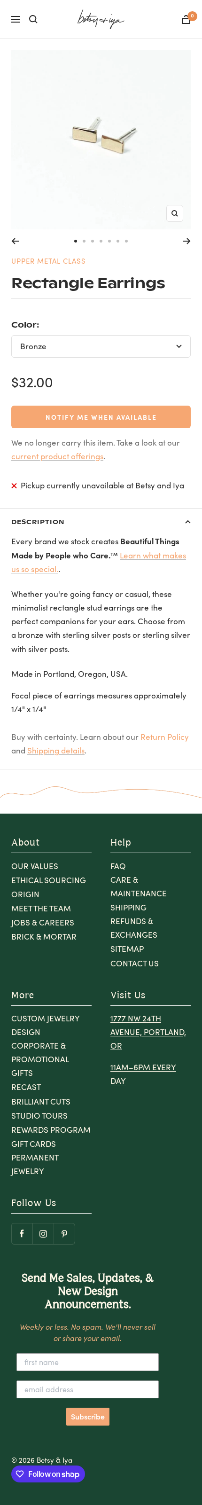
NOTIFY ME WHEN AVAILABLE (101, 417)
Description (37, 521)
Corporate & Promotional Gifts (40, 1059)
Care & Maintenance (138, 886)
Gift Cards (33, 1143)
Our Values (34, 866)
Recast (26, 1087)
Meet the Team (41, 908)
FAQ (118, 866)
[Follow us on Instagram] (43, 1233)
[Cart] (186, 19)
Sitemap (127, 948)
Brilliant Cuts (40, 1101)
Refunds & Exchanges (133, 928)
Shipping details (56, 750)
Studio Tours (39, 1115)
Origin (25, 894)
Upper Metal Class (48, 261)
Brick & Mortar (44, 936)
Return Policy (164, 736)
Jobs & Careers (42, 922)
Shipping (128, 907)
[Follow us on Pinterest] (64, 1233)
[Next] (187, 241)
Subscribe (88, 1416)
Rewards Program (51, 1129)
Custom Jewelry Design (45, 1025)
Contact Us (134, 963)
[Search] (33, 19)
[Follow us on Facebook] (21, 1233)
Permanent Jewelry (34, 1164)
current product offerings (57, 456)
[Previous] (15, 241)
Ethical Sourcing (48, 880)
